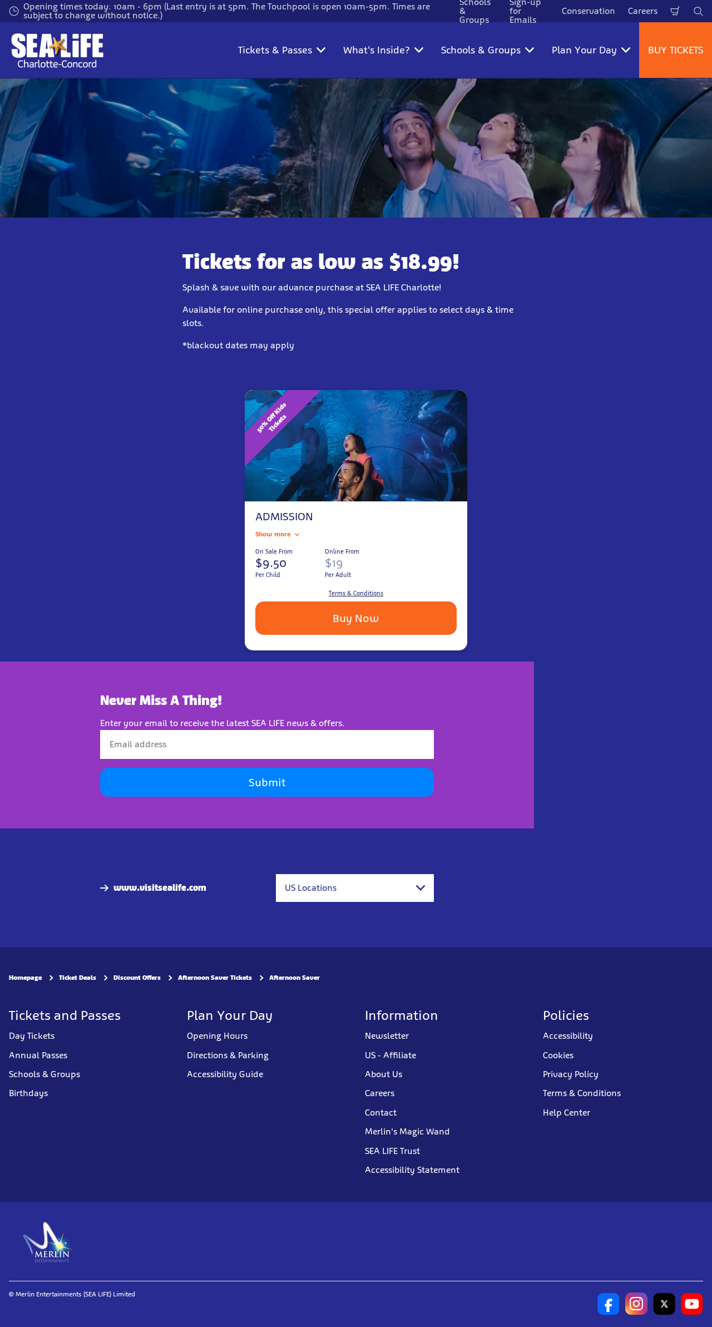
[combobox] (355, 888)
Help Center (566, 1112)
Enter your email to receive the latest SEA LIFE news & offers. (222, 723)
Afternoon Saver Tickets (215, 978)
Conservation (588, 11)
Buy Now (356, 618)
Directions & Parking (228, 1055)
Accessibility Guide (225, 1074)
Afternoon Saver (294, 978)
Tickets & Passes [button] (275, 50)
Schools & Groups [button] (481, 50)
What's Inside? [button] (376, 50)
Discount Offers (137, 978)
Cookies (558, 1055)
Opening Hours (217, 1035)
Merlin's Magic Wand (407, 1131)
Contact (381, 1112)
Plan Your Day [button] (584, 50)
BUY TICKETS (675, 50)
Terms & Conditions (582, 1093)
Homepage (25, 978)
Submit (267, 783)
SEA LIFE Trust (392, 1151)
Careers (642, 11)
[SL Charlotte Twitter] (664, 1304)
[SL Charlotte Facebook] (608, 1304)
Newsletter (387, 1035)
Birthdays (28, 1093)
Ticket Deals (77, 978)
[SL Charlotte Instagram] (636, 1304)
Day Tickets (32, 1035)
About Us (383, 1074)
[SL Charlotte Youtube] (692, 1304)
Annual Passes (38, 1055)
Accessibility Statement (412, 1170)
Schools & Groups (44, 1074)
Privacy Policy (571, 1074)
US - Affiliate (390, 1055)
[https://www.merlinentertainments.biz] (48, 1242)
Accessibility (568, 1035)
